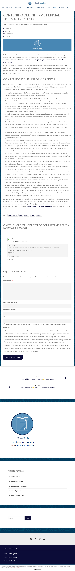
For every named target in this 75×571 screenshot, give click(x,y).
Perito (9, 31)
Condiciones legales (10, 554)
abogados (18, 204)
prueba (32, 215)
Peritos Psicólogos (14, 477)
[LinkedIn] (44, 539)
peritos (26, 215)
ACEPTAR (37, 569)
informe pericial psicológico (35, 60)
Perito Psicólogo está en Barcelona (39, 206)
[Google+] (40, 539)
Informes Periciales (13, 24)
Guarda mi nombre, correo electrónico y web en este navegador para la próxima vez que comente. (35, 325)
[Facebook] (31, 539)
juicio (20, 215)
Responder (10, 260)
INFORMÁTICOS (19, 7)
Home (4, 24)
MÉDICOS (29, 7)
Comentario (8, 281)
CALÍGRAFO (39, 7)
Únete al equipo (64, 7)
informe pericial (12, 215)
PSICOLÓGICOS (6, 7)
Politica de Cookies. (14, 567)
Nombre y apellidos (10, 302)
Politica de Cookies (10, 561)
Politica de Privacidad (11, 557)
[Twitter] (35, 539)
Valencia (38, 215)
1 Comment (9, 36)
